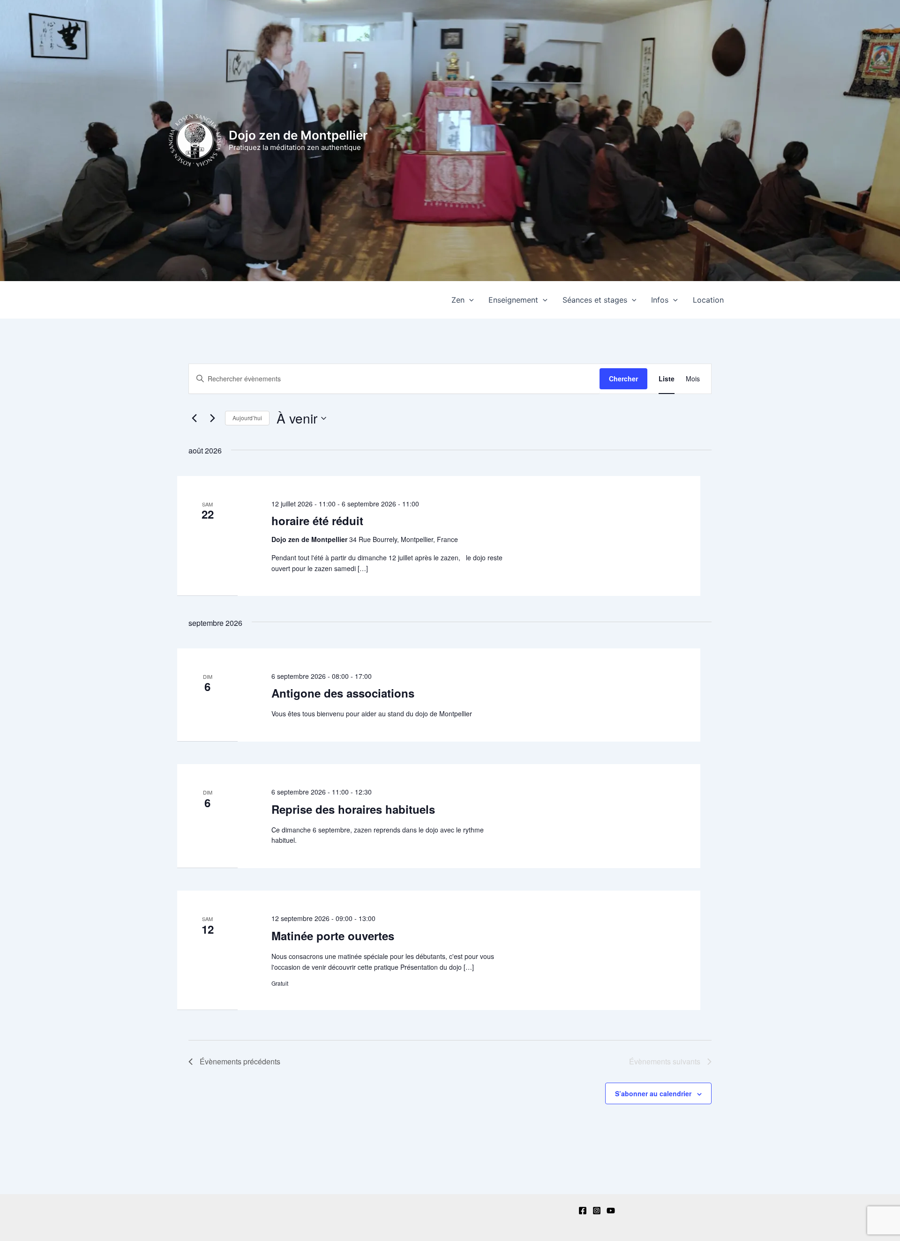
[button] (469, 300)
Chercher (623, 378)
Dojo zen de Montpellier (298, 135)
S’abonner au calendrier (653, 1093)
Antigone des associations (342, 693)
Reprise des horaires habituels (353, 809)
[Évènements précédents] (194, 418)
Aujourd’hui (247, 418)
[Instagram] (596, 1210)
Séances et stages (594, 300)
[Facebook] (582, 1210)
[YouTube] (611, 1210)
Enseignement (513, 300)
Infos (659, 300)
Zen (458, 300)
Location (708, 300)
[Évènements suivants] (212, 418)
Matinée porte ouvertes (332, 936)
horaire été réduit (317, 520)
